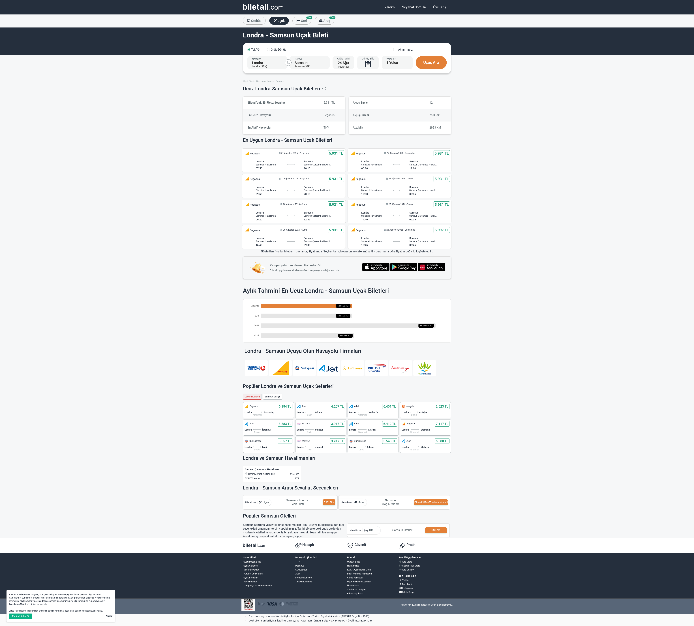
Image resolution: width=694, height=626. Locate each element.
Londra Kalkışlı (252, 396)
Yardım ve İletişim (356, 589)
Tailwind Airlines (303, 581)
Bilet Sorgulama (355, 593)
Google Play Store (411, 565)
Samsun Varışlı (272, 396)
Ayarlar (109, 616)
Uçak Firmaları (250, 577)
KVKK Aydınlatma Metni (359, 569)
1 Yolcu (392, 62)
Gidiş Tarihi (343, 58)
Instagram (407, 588)
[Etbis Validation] (248, 605)
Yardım (390, 7)
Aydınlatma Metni (17, 604)
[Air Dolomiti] (424, 368)
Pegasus (299, 565)
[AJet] (328, 368)
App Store (407, 561)
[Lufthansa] (352, 368)
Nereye (298, 59)
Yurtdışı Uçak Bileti (253, 573)
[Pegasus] (280, 368)
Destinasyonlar (251, 569)
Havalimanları (250, 581)
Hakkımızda (353, 565)
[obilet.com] (263, 10)
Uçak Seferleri (250, 565)
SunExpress (301, 569)
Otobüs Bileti (353, 561)
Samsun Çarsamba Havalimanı (262, 469)
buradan (34, 611)
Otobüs (255, 21)
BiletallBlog (408, 592)
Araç (328, 20)
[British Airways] (376, 368)
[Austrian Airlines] (400, 368)
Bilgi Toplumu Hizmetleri (359, 573)
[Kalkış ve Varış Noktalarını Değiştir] (288, 62)
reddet (41, 601)
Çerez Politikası (355, 577)
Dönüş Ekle (368, 58)
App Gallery (408, 569)
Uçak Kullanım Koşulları (359, 581)
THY (297, 561)
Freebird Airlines (303, 577)
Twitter (405, 580)
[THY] (256, 368)
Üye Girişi (440, 7)
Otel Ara (435, 530)
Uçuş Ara (431, 62)
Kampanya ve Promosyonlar (257, 585)
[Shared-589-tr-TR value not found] (431, 502)
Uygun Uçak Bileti (252, 561)
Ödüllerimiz (353, 585)
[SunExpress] (304, 368)
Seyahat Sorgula (414, 7)
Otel (305, 20)
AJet (297, 573)
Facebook (407, 584)
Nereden (256, 59)
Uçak (281, 21)
